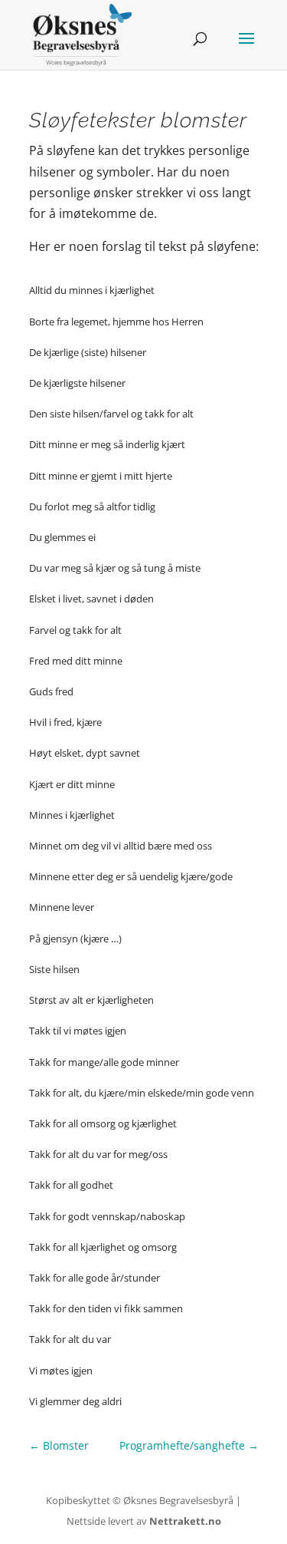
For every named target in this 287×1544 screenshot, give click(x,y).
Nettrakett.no (185, 1521)
